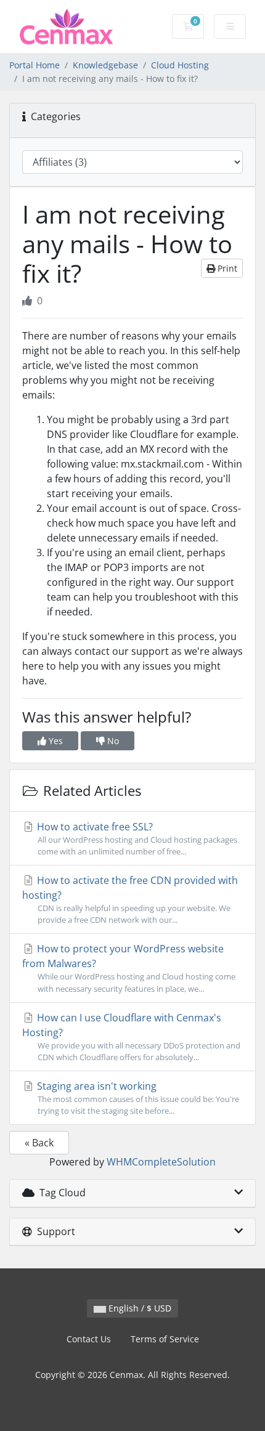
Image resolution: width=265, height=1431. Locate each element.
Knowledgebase (105, 65)
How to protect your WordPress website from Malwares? (128, 968)
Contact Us (89, 1339)
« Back (39, 1142)
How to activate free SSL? (136, 838)
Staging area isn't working (137, 1097)
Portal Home (34, 65)
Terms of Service (165, 1339)
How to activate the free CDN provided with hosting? (130, 899)
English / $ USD (138, 1308)
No (112, 741)
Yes (54, 741)
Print (226, 268)
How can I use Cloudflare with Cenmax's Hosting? (131, 1037)
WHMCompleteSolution (161, 1162)
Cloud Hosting (180, 65)
